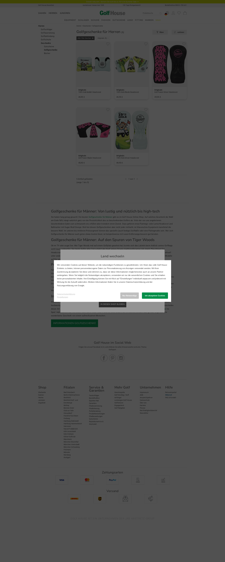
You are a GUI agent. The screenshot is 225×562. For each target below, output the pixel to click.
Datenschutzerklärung (135, 282)
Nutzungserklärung (65, 285)
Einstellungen (62, 297)
